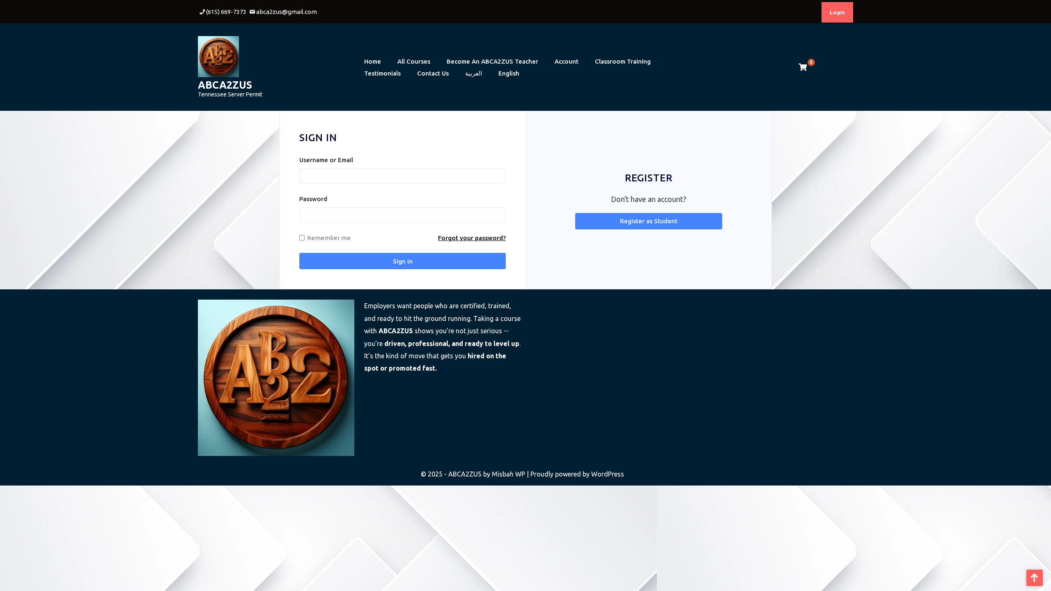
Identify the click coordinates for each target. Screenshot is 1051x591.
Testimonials (382, 73)
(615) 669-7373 (226, 11)
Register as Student (648, 221)
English (508, 73)
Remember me (329, 237)
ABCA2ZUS (225, 85)
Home (372, 61)
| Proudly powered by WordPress (575, 474)
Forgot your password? (472, 237)
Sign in (403, 261)
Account (566, 61)
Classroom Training (623, 61)
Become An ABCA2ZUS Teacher (492, 61)
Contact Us (433, 73)
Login (837, 12)
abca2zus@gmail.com (286, 11)
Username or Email (326, 159)
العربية (473, 73)
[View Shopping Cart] (803, 67)
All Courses (413, 61)
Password (313, 198)
